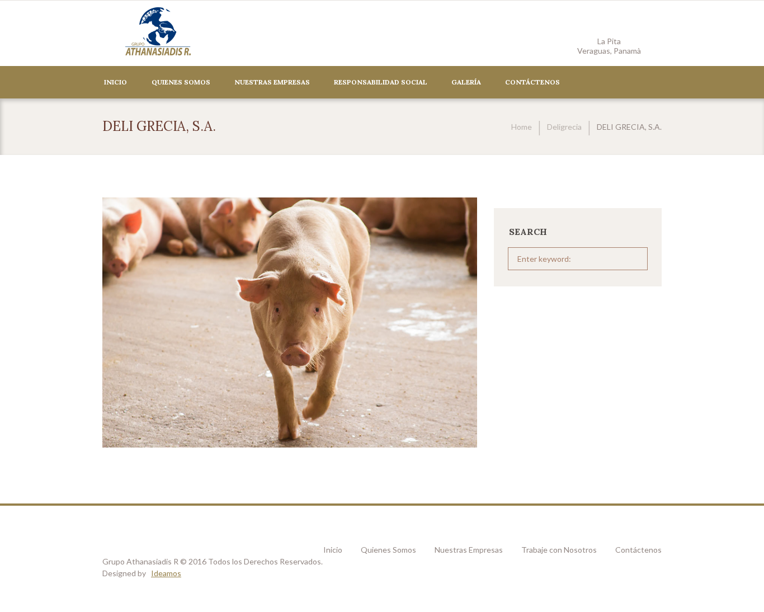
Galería (466, 82)
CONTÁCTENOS (532, 82)
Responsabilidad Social (380, 82)
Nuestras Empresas (272, 82)
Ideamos (166, 573)
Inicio (115, 82)
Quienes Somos (181, 82)
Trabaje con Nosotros (559, 549)
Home (521, 126)
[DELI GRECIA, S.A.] (289, 322)
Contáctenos (638, 549)
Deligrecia (564, 126)
